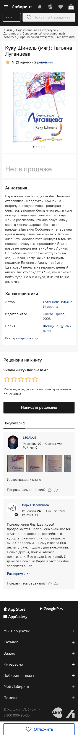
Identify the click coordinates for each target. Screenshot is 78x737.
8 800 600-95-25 (16, 715)
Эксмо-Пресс (53, 314)
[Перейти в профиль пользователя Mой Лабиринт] (50, 6)
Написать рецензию (39, 407)
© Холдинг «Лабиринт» (22, 709)
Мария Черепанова (35, 505)
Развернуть (16, 574)
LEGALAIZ (29, 438)
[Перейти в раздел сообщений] (40, 6)
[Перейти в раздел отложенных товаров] (60, 6)
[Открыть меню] (6, 7)
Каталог (11, 17)
